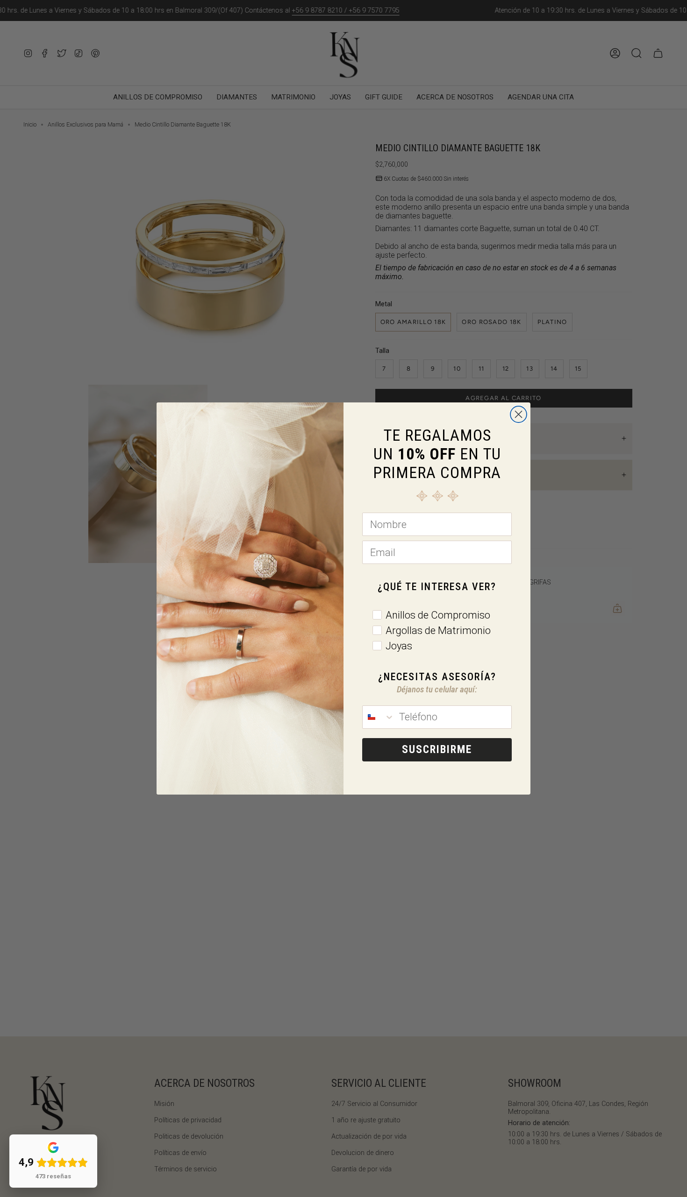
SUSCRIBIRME (437, 749)
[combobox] (378, 717)
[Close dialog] (518, 414)
